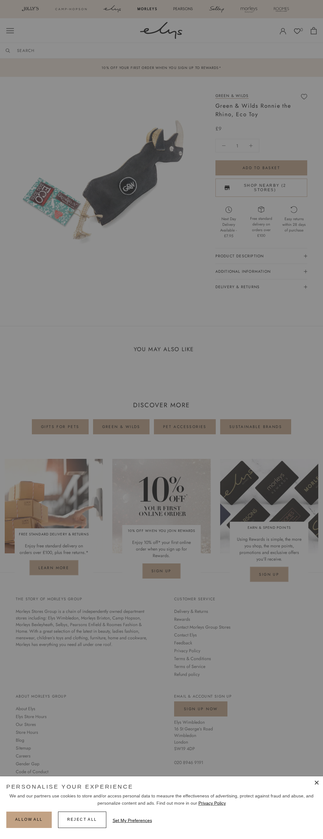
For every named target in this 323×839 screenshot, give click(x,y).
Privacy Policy (212, 803)
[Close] (317, 782)
